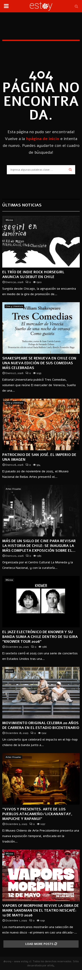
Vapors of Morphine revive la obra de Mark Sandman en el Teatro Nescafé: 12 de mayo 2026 (40, 910)
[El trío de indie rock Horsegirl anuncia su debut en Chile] (41, 242)
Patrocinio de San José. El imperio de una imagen (39, 457)
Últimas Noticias (21, 205)
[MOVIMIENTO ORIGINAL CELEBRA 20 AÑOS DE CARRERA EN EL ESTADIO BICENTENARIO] (41, 693)
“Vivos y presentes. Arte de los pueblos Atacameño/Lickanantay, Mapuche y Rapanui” (37, 814)
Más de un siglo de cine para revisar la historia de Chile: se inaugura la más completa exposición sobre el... (39, 545)
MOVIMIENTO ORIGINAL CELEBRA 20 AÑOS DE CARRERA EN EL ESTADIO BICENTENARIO (40, 725)
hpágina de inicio (42, 138)
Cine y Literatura (14, 306)
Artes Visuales (13, 489)
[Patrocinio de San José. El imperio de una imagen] (41, 424)
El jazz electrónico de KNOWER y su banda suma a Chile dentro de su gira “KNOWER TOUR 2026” (40, 636)
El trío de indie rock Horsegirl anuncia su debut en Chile (33, 274)
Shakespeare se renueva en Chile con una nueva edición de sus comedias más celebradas (39, 363)
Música (9, 220)
